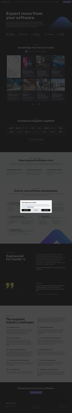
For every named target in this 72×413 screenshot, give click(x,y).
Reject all (26, 210)
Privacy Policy (30, 207)
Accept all (46, 210)
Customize (35, 210)
